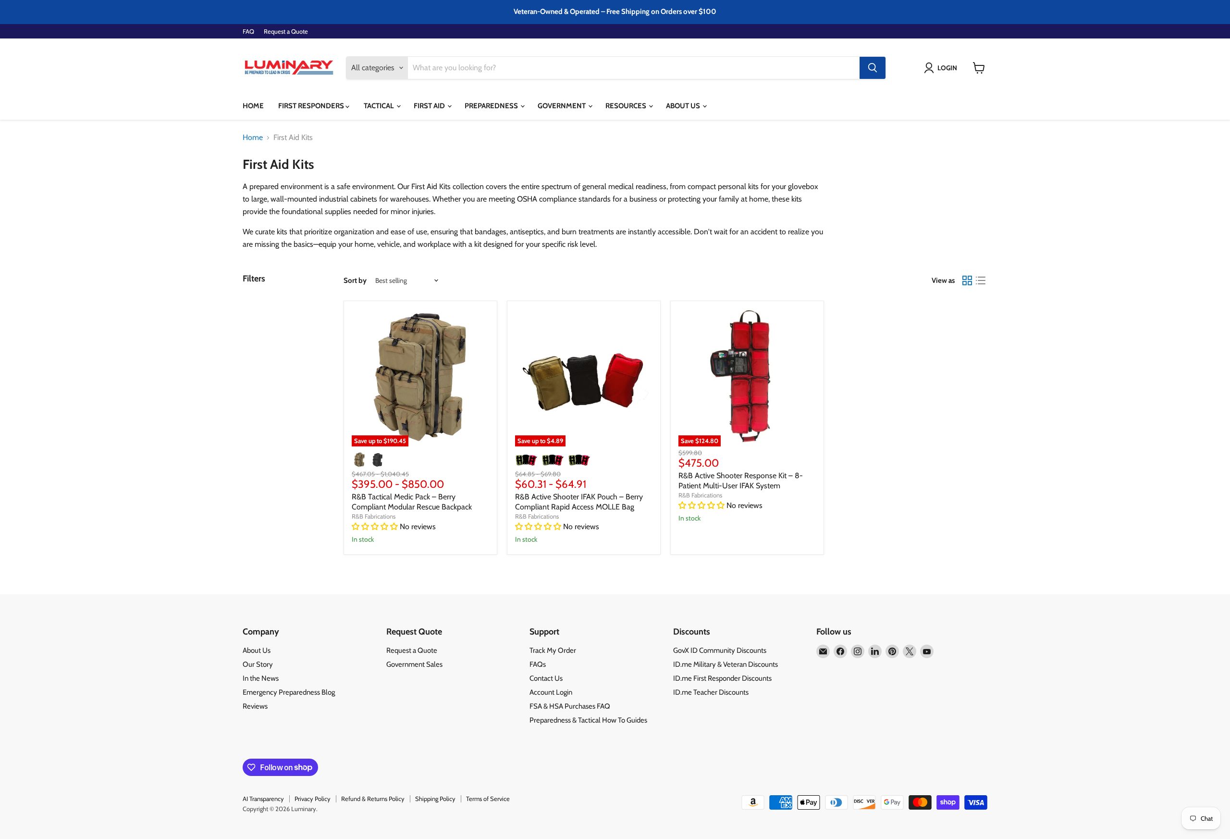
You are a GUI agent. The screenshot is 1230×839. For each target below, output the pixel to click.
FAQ (248, 31)
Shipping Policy (435, 798)
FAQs (537, 664)
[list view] (980, 280)
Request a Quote (286, 31)
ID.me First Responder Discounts (722, 678)
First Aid (430, 106)
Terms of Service (488, 798)
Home (253, 106)
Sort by (355, 281)
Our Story (258, 664)
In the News (261, 678)
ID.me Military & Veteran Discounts (725, 664)
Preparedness (492, 106)
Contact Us (546, 678)
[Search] (873, 68)
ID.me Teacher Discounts (711, 692)
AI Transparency (263, 798)
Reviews (255, 706)
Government (562, 106)
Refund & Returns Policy (373, 798)
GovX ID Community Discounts (719, 650)
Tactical (379, 106)
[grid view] (967, 280)
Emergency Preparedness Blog (289, 692)
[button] (942, 68)
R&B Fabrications (373, 516)
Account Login (550, 692)
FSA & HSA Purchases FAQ (569, 706)
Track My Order (552, 650)
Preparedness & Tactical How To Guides (588, 720)
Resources (626, 106)
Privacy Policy (313, 798)
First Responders (311, 106)
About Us (683, 106)
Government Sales (414, 664)
